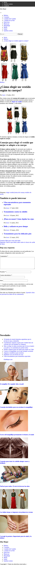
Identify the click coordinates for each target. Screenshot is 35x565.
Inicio (5, 2)
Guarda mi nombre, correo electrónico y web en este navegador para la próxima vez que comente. (16, 285)
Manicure (6, 24)
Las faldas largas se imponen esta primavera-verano (16, 512)
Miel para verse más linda (10, 240)
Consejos (6, 17)
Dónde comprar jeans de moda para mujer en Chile (19, 349)
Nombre (3, 272)
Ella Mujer (3, 9)
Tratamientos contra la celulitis (15, 212)
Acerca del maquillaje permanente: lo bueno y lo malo (17, 434)
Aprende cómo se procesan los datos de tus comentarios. (17, 293)
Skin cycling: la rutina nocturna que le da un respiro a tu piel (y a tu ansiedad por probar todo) (19, 347)
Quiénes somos (8, 4)
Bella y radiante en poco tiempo (16, 226)
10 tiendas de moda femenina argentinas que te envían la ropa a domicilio (17, 340)
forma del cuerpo (19, 192)
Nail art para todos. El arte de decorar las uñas (15, 486)
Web (1, 280)
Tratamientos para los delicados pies (17, 234)
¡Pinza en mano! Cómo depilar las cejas (19, 219)
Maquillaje (7, 25)
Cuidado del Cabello (10, 19)
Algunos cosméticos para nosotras (14, 353)
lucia (4, 95)
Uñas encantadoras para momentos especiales (17, 356)
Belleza (6, 15)
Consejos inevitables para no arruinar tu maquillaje (16, 407)
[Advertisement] (17, 314)
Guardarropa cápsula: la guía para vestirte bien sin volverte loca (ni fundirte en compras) (18, 343)
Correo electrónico (6, 275)
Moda (5, 27)
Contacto (6, 6)
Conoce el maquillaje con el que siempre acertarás (18, 351)
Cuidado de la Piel (9, 20)
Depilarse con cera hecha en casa (13, 354)
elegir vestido (10, 192)
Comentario (4, 256)
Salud (5, 29)
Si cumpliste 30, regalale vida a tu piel (12, 384)
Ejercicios (7, 22)
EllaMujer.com (8, 359)
